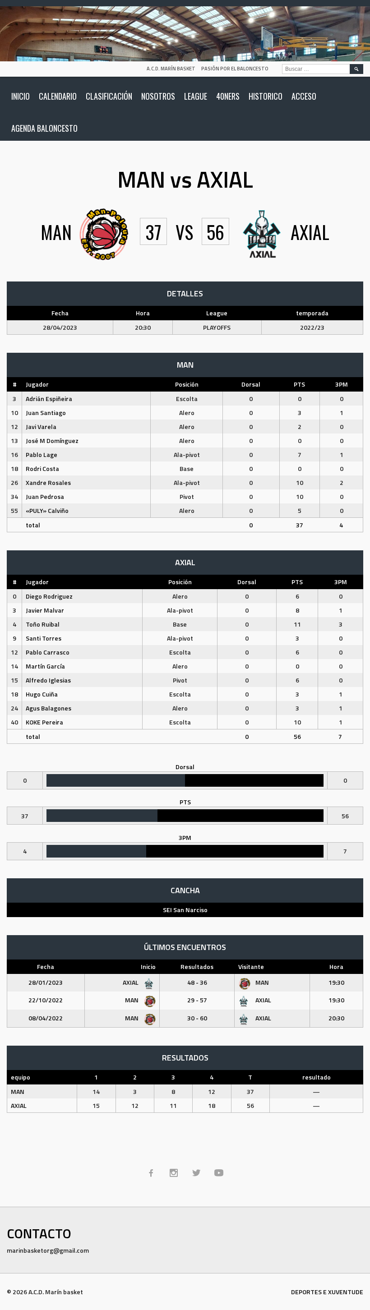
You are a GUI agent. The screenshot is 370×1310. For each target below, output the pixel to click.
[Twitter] (196, 1172)
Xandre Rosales (48, 482)
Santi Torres (43, 638)
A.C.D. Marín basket (171, 68)
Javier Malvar (45, 610)
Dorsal (250, 384)
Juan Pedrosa (45, 496)
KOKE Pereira (44, 722)
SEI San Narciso (185, 909)
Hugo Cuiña (42, 694)
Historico (265, 96)
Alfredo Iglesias (48, 680)
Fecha (45, 966)
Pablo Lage (41, 454)
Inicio (20, 96)
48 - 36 (197, 982)
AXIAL (131, 982)
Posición (187, 384)
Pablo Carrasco (47, 652)
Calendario (58, 96)
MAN (261, 982)
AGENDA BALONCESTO (44, 128)
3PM (341, 384)
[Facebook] (151, 1172)
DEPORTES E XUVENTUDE (327, 1291)
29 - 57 (197, 1000)
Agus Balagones (48, 708)
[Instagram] (173, 1172)
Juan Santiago (46, 412)
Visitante (251, 966)
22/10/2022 (45, 1000)
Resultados (196, 966)
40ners (228, 96)
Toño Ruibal (43, 624)
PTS (299, 384)
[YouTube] (218, 1172)
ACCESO (303, 96)
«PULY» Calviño (47, 510)
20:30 (336, 1018)
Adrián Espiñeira (49, 398)
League (195, 96)
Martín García (45, 666)
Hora (336, 966)
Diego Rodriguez (49, 596)
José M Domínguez (52, 440)
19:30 (336, 982)
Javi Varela (41, 426)
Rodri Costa (42, 468)
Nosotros (158, 96)
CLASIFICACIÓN (109, 96)
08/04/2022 (45, 1018)
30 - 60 (197, 1018)
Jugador (37, 384)
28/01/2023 (45, 982)
